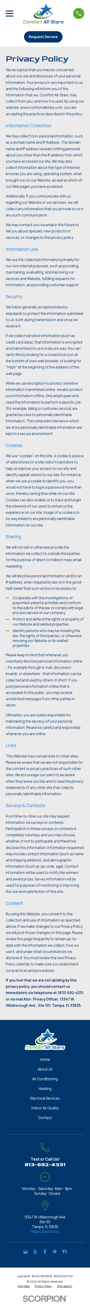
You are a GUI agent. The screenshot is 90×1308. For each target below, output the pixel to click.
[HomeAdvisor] (54, 1251)
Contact (45, 1117)
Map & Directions (45, 1231)
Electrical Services (45, 1098)
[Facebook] (44, 1251)
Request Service (43, 36)
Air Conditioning (45, 1079)
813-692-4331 (45, 1165)
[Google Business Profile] (25, 1251)
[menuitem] (24, 1286)
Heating (45, 1088)
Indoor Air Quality (45, 1108)
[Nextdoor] (64, 1251)
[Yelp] (35, 1251)
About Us (45, 1069)
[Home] (43, 13)
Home (45, 1059)
